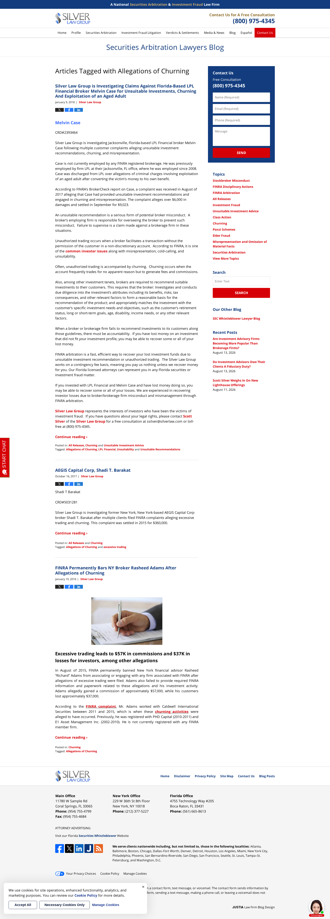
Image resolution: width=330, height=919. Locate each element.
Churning (91, 445)
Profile (76, 33)
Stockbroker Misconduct (231, 180)
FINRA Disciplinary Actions (233, 187)
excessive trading (115, 547)
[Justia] (88, 848)
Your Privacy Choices (81, 873)
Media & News (214, 33)
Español (246, 33)
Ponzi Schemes (224, 229)
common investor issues (87, 251)
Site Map (226, 776)
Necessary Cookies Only (64, 905)
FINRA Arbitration (226, 193)
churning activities (172, 711)
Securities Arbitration (101, 33)
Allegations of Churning (81, 449)
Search (241, 292)
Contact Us (265, 33)
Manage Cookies (135, 873)
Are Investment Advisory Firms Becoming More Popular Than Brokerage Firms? (236, 343)
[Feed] (98, 848)
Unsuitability (125, 449)
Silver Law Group (69, 411)
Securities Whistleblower (97, 836)
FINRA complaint (101, 706)
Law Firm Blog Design (253, 907)
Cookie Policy (109, 873)
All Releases (76, 445)
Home (62, 33)
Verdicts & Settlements (182, 33)
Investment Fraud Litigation (141, 33)
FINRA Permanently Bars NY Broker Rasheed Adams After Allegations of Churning (115, 570)
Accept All (23, 905)
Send (241, 152)
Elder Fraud (221, 235)
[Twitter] (69, 848)
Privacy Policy (205, 776)
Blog (232, 33)
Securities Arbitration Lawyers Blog (72, 18)
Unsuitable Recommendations (160, 449)
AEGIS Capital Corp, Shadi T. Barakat (93, 470)
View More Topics (226, 258)
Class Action (222, 217)
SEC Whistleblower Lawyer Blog (236, 318)
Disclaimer (182, 776)
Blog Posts (267, 776)
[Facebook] (59, 848)
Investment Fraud (226, 205)
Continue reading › (71, 436)
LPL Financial (107, 449)
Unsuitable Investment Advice (124, 445)
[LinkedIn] (79, 848)
